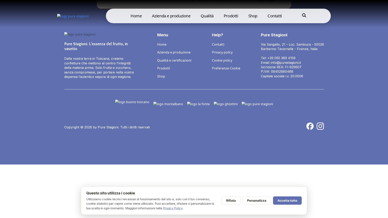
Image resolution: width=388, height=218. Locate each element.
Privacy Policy (172, 208)
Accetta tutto (287, 200)
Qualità (207, 16)
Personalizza (256, 200)
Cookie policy (222, 60)
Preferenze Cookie (226, 68)
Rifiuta (231, 200)
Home (136, 16)
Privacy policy (222, 52)
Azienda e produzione (171, 16)
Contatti (275, 16)
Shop (252, 16)
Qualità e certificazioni (174, 60)
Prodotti (231, 16)
